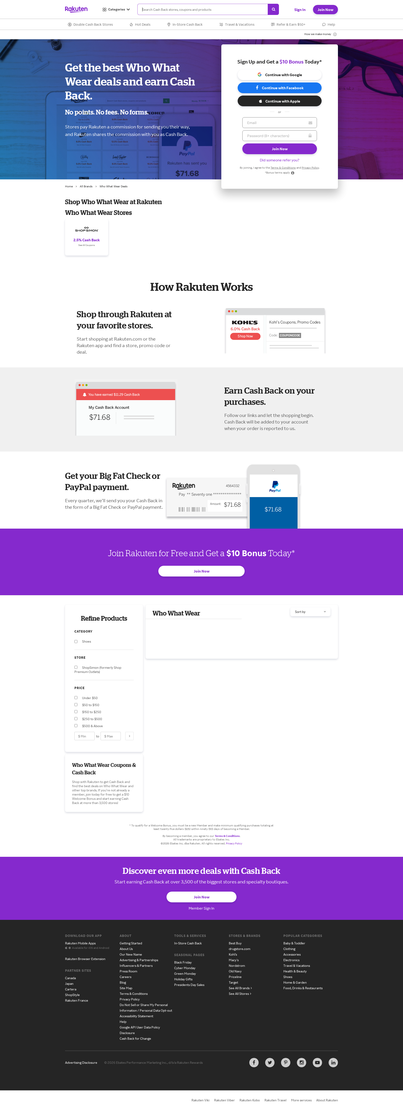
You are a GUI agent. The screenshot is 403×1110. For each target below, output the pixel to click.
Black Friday (183, 962)
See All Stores (239, 994)
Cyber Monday (184, 968)
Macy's (234, 960)
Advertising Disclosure (81, 1062)
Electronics (291, 960)
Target (233, 982)
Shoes (287, 977)
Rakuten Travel (275, 1100)
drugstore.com (239, 949)
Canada (70, 978)
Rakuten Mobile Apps (80, 943)
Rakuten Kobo (250, 1100)
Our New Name (131, 954)
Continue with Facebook (283, 87)
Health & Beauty (295, 971)
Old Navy (235, 971)
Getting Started (131, 943)
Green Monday (185, 973)
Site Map (126, 988)
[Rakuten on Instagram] (301, 1062)
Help (331, 24)
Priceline (235, 977)
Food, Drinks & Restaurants (303, 988)
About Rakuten (327, 1100)
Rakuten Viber (224, 1100)
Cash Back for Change (135, 1038)
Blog (123, 982)
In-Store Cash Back (188, 24)
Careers (125, 977)
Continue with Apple (282, 101)
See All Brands (239, 988)
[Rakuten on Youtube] (317, 1062)
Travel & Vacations (239, 24)
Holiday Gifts (183, 979)
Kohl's (233, 954)
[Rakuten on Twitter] (269, 1062)
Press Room (128, 971)
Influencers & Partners (136, 966)
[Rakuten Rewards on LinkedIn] (333, 1062)
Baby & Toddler (294, 943)
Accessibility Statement (136, 1016)
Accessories (292, 954)
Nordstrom (237, 966)
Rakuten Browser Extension (85, 959)
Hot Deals (142, 24)
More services (301, 1100)
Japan (69, 983)
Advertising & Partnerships (139, 960)
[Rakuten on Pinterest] (285, 1062)
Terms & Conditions (283, 167)
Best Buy (235, 943)
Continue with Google (283, 74)
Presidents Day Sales (189, 985)
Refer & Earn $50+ (291, 24)
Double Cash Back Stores (93, 24)
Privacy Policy (310, 167)
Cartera (70, 989)
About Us (126, 949)
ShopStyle (72, 995)
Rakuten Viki (200, 1100)
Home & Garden (295, 982)
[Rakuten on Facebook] (254, 1062)
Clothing (289, 949)
